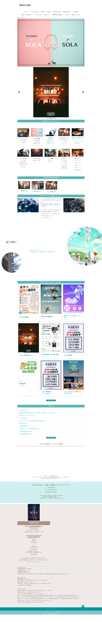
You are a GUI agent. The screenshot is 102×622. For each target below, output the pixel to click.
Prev (19, 92)
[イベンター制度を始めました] (28, 337)
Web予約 (49, 11)
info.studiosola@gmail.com (51, 489)
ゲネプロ (67, 14)
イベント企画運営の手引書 (51, 191)
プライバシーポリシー (51, 608)
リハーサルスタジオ (35, 11)
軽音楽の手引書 (66, 11)
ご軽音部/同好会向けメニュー (38, 191)
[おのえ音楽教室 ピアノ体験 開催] (51, 337)
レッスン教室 (75, 11)
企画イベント (47, 14)
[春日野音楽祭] (28, 366)
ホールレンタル (39, 14)
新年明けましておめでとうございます (26, 415)
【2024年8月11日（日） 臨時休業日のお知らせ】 (29, 428)
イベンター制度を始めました (26, 355)
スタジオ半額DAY (68, 355)
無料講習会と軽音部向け (58, 14)
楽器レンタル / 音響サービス (27, 14)
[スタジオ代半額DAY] (51, 375)
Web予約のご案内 (56, 11)
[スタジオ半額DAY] (73, 337)
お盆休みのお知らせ (23, 410)
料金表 (43, 11)
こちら (33, 561)
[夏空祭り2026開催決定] (51, 299)
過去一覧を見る (51, 400)
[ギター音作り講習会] (28, 299)
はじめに (26, 11)
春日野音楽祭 (22, 383)
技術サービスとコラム (76, 14)
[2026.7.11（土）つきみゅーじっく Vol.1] (73, 299)
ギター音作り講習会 (24, 317)
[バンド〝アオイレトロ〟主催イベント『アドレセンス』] (73, 375)
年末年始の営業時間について (25, 426)
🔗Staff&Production (77, 169)
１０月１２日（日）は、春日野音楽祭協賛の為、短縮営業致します (32, 420)
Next (83, 92)
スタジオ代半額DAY (46, 391)
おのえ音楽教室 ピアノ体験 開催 (50, 354)
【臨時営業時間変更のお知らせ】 (26, 431)
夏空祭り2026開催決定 (47, 316)
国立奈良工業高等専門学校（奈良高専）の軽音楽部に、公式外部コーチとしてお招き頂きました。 (38, 412)
